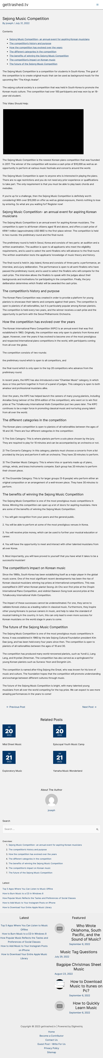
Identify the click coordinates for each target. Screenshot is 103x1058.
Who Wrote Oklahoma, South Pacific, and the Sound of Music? (86, 932)
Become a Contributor (52, 1035)
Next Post (89, 706)
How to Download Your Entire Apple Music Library (27, 907)
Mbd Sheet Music (12, 744)
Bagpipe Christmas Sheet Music (78, 966)
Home (51, 1031)
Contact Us (51, 1039)
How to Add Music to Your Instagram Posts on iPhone (29, 902)
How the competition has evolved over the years (35, 47)
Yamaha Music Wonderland (67, 770)
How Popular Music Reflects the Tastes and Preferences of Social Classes (39, 898)
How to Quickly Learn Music (86, 1005)
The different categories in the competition (32, 51)
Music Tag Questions (78, 952)
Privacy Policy (51, 1048)
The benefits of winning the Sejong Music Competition (39, 55)
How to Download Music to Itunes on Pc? (86, 986)
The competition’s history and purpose (30, 43)
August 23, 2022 (64, 973)
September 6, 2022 (79, 944)
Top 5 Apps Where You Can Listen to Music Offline (28, 889)
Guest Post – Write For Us (51, 1044)
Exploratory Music (12, 770)
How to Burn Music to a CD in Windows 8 (23, 893)
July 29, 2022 (62, 956)
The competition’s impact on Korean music (32, 59)
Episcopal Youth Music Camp (68, 744)
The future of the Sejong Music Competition (33, 63)
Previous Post (15, 706)
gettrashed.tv (15, 4)
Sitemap (51, 1052)
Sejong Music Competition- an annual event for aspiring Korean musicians (49, 39)
